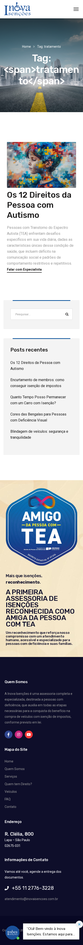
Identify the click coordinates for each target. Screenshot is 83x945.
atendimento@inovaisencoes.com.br (31, 899)
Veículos (11, 791)
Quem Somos (15, 769)
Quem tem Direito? (18, 784)
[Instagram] (19, 734)
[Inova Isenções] (17, 9)
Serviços (11, 776)
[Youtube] (29, 734)
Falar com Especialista (24, 269)
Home (26, 46)
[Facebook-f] (8, 734)
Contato (10, 807)
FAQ (8, 799)
